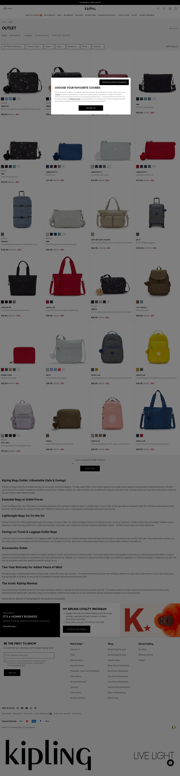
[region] (91, 96)
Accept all (91, 108)
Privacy (57, 94)
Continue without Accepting (114, 82)
